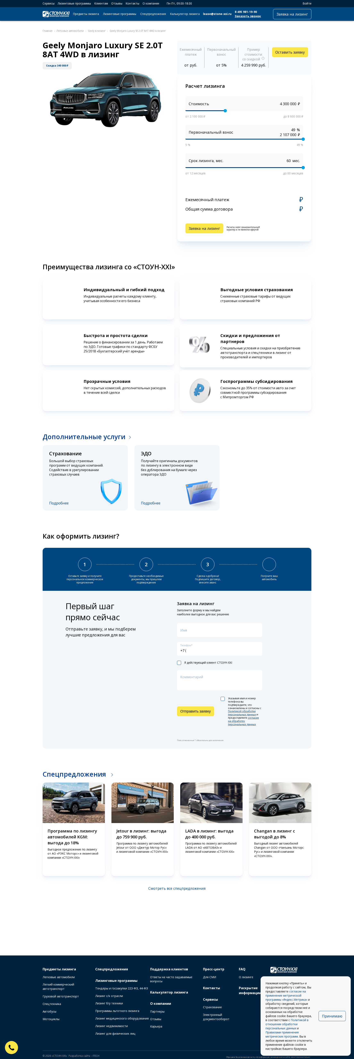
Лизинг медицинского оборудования (122, 1018)
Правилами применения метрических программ (282, 1034)
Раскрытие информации (250, 990)
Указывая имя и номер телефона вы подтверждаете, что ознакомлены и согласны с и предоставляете (244, 711)
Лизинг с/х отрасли (109, 996)
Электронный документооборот (216, 1017)
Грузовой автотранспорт (61, 996)
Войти (307, 3)
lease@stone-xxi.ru (217, 14)
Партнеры (157, 1011)
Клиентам (101, 3)
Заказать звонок (248, 16)
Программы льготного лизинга (117, 1011)
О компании (151, 3)
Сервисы (48, 3)
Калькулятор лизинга (185, 14)
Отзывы (116, 3)
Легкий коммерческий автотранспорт (58, 986)
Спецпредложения (153, 14)
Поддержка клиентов (169, 969)
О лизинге (246, 977)
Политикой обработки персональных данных (242, 712)
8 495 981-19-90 (246, 12)
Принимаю (332, 1016)
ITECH (96, 1056)
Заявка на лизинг (292, 14)
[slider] (225, 110)
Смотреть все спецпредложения (177, 888)
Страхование (212, 1007)
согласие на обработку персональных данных (243, 721)
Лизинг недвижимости (111, 1026)
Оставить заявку (290, 52)
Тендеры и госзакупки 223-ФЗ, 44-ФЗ (121, 988)
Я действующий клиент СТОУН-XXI (208, 662)
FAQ (242, 969)
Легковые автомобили (59, 977)
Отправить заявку (195, 711)
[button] (36, 830)
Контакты (132, 3)
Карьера (156, 1026)
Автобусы (49, 1011)
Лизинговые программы (74, 3)
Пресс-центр (213, 969)
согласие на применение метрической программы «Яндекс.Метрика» (286, 995)
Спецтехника (52, 1004)
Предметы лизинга (86, 14)
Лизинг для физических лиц (115, 1033)
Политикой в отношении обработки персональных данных (287, 1024)
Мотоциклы (51, 1019)
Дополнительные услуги (84, 436)
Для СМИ (209, 977)
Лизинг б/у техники (109, 1003)
